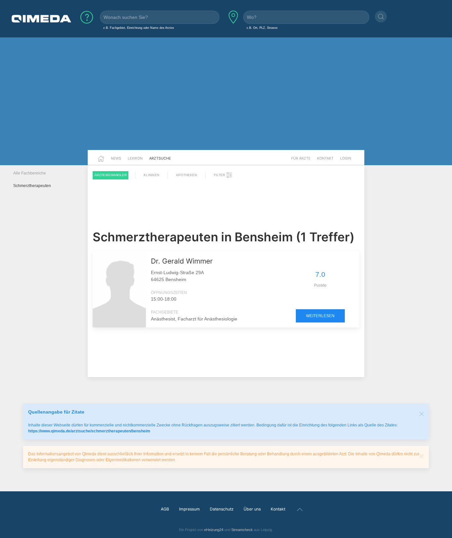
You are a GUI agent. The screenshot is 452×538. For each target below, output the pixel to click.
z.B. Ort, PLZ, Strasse (262, 27)
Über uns (252, 509)
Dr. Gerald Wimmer (182, 261)
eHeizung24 (213, 530)
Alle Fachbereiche (29, 173)
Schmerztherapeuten (32, 185)
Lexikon (135, 158)
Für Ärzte (300, 158)
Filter (220, 175)
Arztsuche (160, 158)
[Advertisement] (226, 98)
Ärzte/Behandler (110, 175)
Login (345, 158)
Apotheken (186, 175)
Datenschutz (222, 509)
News (116, 158)
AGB (165, 509)
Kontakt (325, 158)
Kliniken (151, 175)
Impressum (189, 509)
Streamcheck (242, 530)
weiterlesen (320, 316)
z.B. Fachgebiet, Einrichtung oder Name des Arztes (138, 27)
